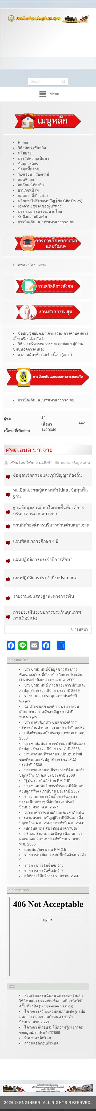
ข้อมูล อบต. (81, 463)
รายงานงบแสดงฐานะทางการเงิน (43, 596)
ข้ (47, 475)
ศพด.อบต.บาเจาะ (29, 449)
